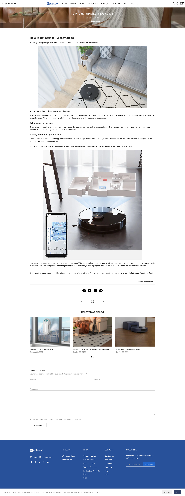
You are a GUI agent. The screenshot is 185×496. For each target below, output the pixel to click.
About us (108, 460)
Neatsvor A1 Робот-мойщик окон (41, 349)
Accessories (67, 460)
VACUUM (92, 4)
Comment (34, 389)
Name (33, 380)
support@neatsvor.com (43, 457)
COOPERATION (119, 4)
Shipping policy (89, 456)
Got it (177, 492)
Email (97, 380)
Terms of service (90, 467)
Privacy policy (89, 463)
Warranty (108, 467)
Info (88, 21)
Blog (85, 478)
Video (107, 475)
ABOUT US (133, 4)
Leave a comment (145, 282)
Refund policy (89, 460)
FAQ (106, 471)
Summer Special (69, 4)
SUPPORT (105, 4)
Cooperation (110, 463)
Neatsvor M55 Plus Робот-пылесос (128, 349)
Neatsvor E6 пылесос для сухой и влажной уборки (91, 349)
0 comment (95, 21)
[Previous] (32, 337)
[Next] (152, 337)
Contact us (109, 456)
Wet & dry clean (68, 456)
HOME (82, 4)
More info (167, 492)
